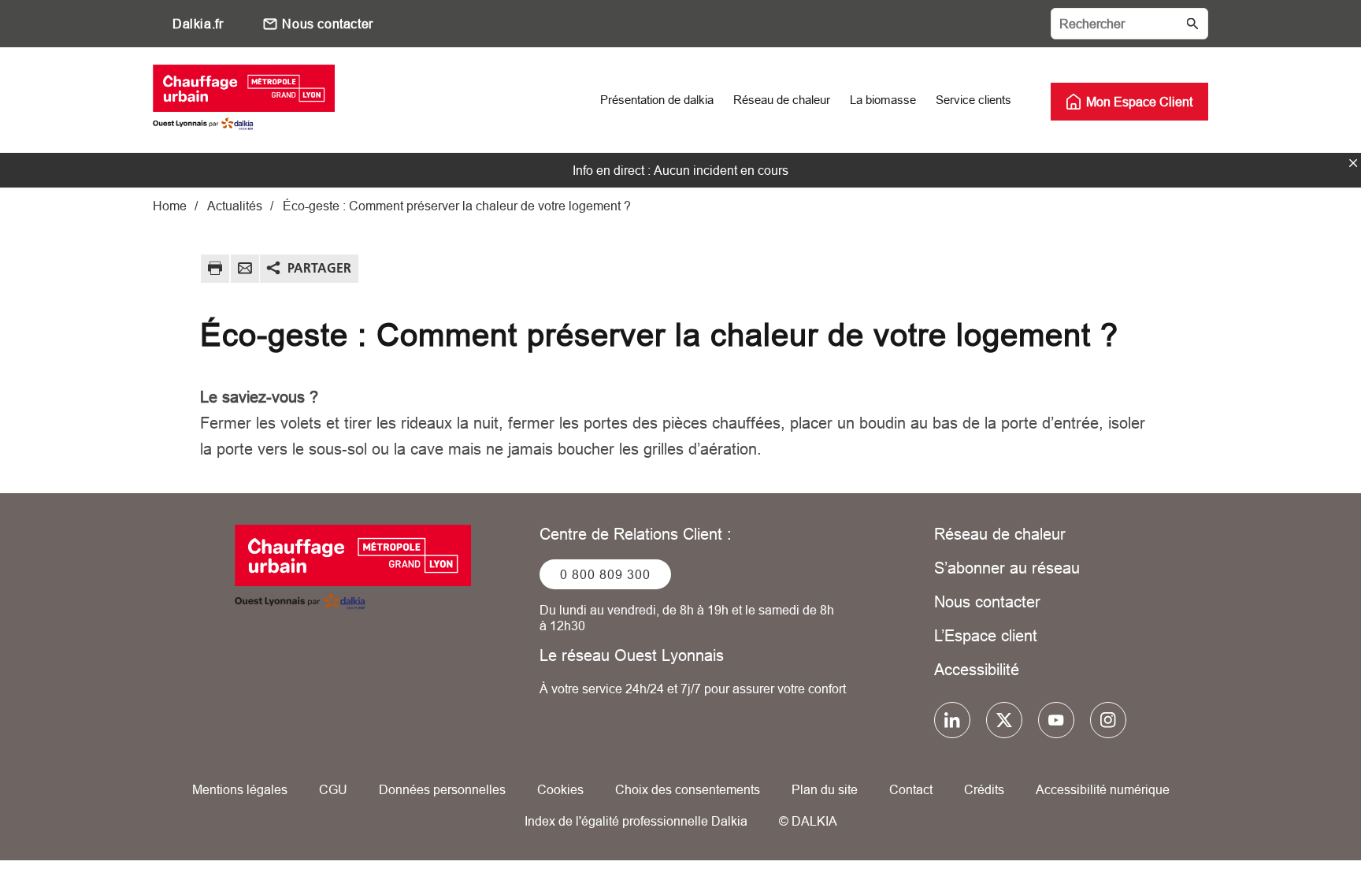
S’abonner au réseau (1007, 568)
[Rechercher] (1129, 23)
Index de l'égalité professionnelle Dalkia (636, 821)
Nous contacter (327, 24)
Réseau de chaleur (1000, 534)
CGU (333, 789)
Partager (319, 268)
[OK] (1192, 23)
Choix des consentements (687, 789)
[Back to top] (1296, 822)
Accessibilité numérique (1103, 789)
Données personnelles (442, 789)
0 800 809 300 (605, 574)
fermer (1353, 163)
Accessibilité (976, 669)
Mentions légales (239, 789)
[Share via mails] (245, 270)
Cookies (560, 789)
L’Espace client (985, 635)
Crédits (984, 789)
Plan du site (825, 789)
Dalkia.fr (197, 24)
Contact (911, 789)
